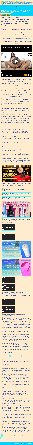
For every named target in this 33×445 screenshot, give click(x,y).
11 (28, 435)
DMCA (25, 443)
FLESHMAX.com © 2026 (17, 443)
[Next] (2, 438)
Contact (30, 443)
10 (25, 435)
